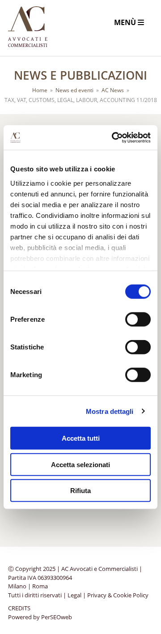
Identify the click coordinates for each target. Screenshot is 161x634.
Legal (74, 595)
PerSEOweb (56, 617)
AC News (113, 90)
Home (39, 90)
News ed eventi (74, 90)
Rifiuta (80, 490)
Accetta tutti (81, 438)
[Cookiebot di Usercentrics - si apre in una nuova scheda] (113, 137)
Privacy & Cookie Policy (117, 595)
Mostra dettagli (110, 411)
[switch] (138, 319)
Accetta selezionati (80, 464)
